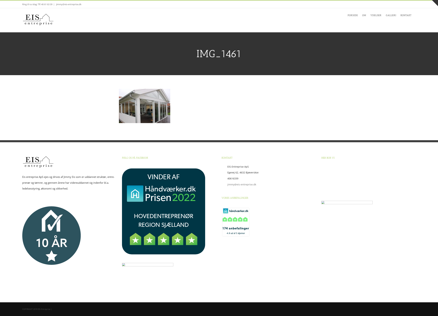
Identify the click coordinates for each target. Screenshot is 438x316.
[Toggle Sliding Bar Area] (435, 3)
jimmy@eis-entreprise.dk (68, 4)
